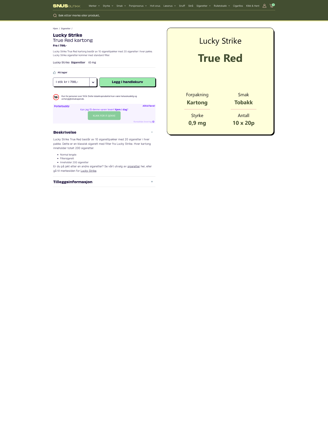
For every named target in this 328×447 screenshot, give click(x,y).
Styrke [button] (106, 5)
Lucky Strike (67, 35)
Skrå (190, 5)
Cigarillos (238, 5)
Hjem (55, 28)
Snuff (182, 5)
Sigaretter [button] (201, 5)
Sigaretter (65, 28)
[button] (98, 6)
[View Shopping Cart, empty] (271, 6)
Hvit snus (155, 5)
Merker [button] (93, 5)
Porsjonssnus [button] (136, 5)
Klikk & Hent (252, 5)
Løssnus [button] (168, 5)
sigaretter (133, 166)
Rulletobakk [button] (220, 5)
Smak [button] (120, 5)
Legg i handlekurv (127, 81)
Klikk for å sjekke (104, 115)
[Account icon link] (264, 6)
